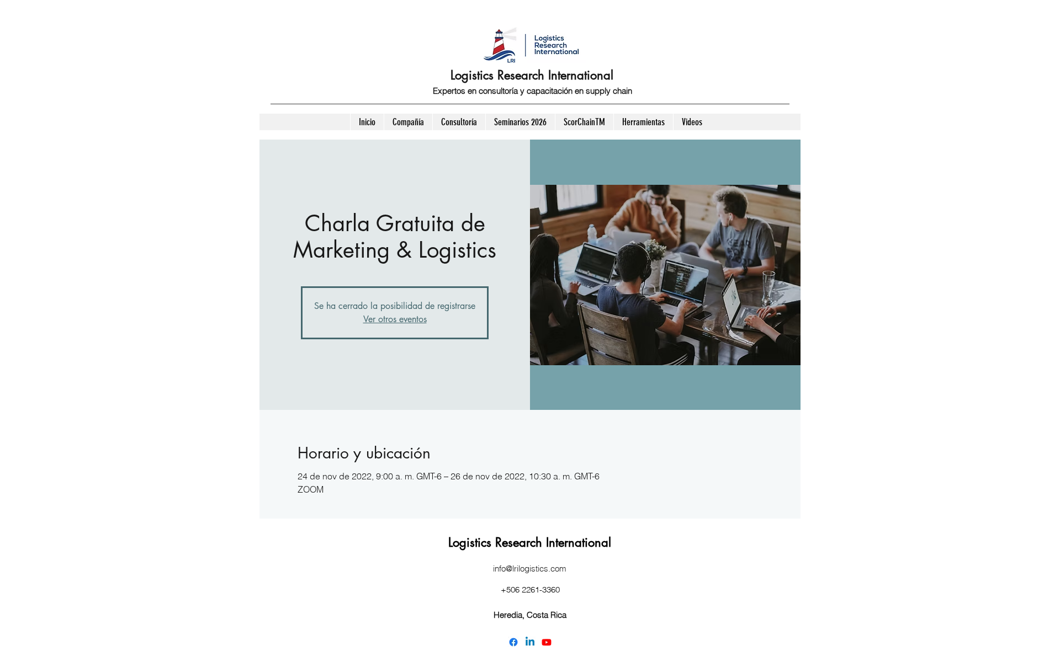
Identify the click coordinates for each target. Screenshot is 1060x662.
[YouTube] (546, 642)
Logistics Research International (532, 75)
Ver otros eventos (395, 319)
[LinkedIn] (530, 642)
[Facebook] (513, 642)
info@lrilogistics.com (529, 568)
